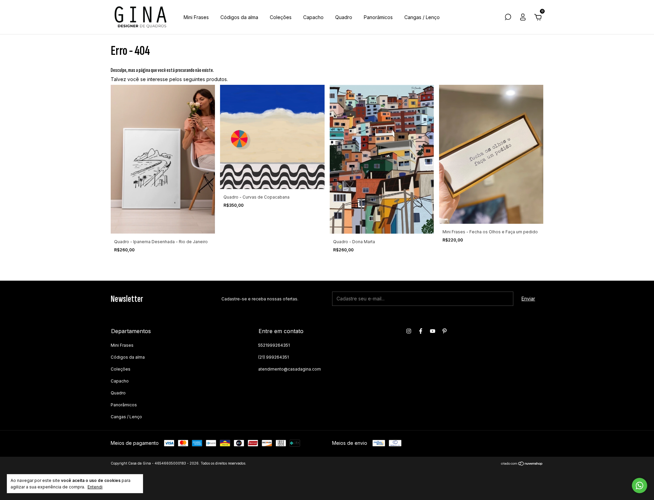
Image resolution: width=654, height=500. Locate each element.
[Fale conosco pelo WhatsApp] (639, 485)
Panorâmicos (378, 17)
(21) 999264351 (273, 357)
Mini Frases (196, 17)
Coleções (281, 17)
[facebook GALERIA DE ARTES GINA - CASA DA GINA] (420, 331)
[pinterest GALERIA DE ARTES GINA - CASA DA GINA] (444, 331)
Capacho (313, 17)
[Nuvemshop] (522, 464)
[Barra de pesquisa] (507, 18)
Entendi (95, 486)
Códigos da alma (239, 17)
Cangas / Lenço (422, 17)
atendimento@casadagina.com (289, 369)
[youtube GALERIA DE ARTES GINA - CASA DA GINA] (432, 331)
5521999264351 (274, 345)
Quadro (343, 17)
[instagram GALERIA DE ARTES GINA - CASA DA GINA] (408, 331)
